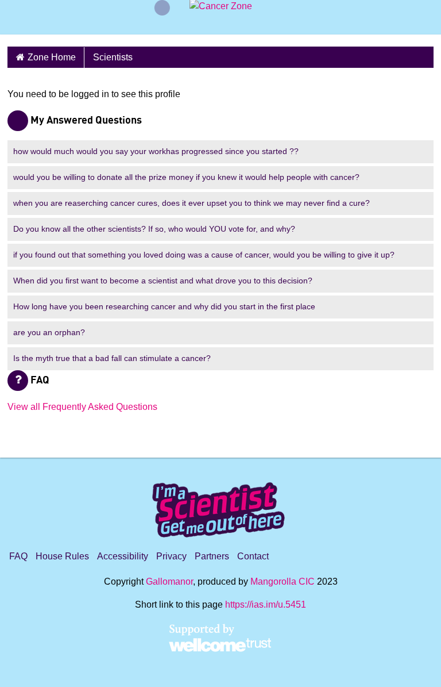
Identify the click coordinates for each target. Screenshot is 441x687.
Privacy (171, 556)
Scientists (113, 57)
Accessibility (122, 556)
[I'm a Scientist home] (220, 505)
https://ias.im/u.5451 (265, 604)
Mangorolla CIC (282, 581)
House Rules (62, 556)
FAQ (18, 556)
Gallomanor (169, 581)
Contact (253, 556)
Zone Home (52, 57)
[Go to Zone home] (220, 21)
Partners (212, 556)
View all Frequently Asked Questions (82, 407)
